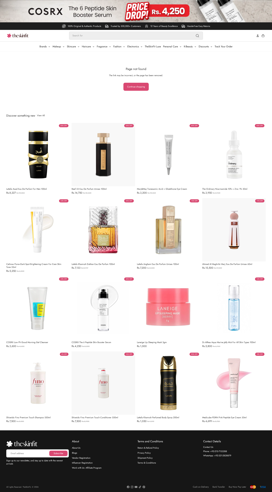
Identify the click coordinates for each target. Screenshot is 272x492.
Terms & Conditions (147, 462)
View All (41, 115)
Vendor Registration (81, 457)
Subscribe (58, 453)
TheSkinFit (27, 487)
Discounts (204, 46)
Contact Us (208, 447)
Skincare (71, 46)
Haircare (86, 46)
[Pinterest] (143, 487)
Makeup (57, 46)
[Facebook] (128, 487)
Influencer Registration (82, 462)
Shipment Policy (145, 457)
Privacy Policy (144, 452)
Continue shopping (136, 86)
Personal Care (170, 46)
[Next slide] (130, 154)
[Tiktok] (140, 487)
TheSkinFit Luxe (153, 46)
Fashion (117, 46)
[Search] (197, 36)
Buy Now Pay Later (237, 486)
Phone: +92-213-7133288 (215, 451)
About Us (76, 447)
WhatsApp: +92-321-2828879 (217, 455)
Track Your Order (223, 46)
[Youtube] (136, 487)
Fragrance (102, 46)
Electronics (133, 46)
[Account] (257, 35)
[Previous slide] (76, 154)
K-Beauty (188, 46)
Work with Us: (87, 467)
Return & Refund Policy (148, 447)
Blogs (74, 452)
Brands (43, 46)
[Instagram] (132, 487)
